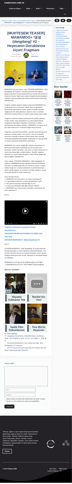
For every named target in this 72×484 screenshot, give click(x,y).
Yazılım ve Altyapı (14, 8)
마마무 (27, 338)
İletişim (7, 451)
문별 (42, 338)
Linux (26, 441)
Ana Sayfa (52, 469)
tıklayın (10, 258)
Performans (50, 8)
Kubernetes (11, 438)
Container (21, 441)
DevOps (23, 438)
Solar (6, 338)
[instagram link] (66, 441)
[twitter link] (63, 444)
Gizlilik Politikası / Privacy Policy (58, 471)
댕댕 (22, 338)
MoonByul (40, 336)
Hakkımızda (63, 469)
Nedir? (38, 8)
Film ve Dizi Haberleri (20, 20)
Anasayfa (4, 20)
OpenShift (13, 441)
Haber (28, 8)
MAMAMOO (19, 336)
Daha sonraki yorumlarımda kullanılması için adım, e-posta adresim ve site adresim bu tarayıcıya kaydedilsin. (25, 400)
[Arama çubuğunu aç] (65, 14)
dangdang (10, 336)
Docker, (18, 438)
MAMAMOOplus (30, 336)
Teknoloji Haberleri (18, 436)
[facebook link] (68, 444)
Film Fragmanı (31, 20)
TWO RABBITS (14, 338)
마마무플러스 (35, 338)
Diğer (61, 8)
